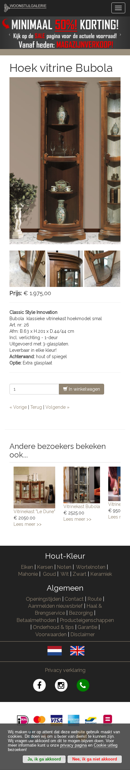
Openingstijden (43, 599)
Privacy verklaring (65, 670)
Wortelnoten (90, 567)
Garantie (87, 627)
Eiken (27, 567)
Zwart (79, 574)
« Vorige (18, 407)
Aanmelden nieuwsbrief (55, 606)
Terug (36, 407)
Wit (65, 574)
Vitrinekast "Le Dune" (34, 511)
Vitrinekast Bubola (81, 506)
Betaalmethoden (36, 620)
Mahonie (28, 574)
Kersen (45, 567)
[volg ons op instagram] (66, 686)
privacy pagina (73, 745)
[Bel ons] (87, 686)
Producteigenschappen (87, 620)
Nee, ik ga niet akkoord (94, 759)
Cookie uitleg (105, 745)
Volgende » (57, 407)
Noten (64, 567)
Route (94, 599)
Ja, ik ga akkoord (44, 759)
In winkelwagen (84, 389)
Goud (49, 574)
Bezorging (81, 613)
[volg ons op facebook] (44, 686)
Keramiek (101, 574)
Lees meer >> (28, 524)
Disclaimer (82, 634)
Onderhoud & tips (53, 627)
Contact (74, 599)
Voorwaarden (51, 634)
